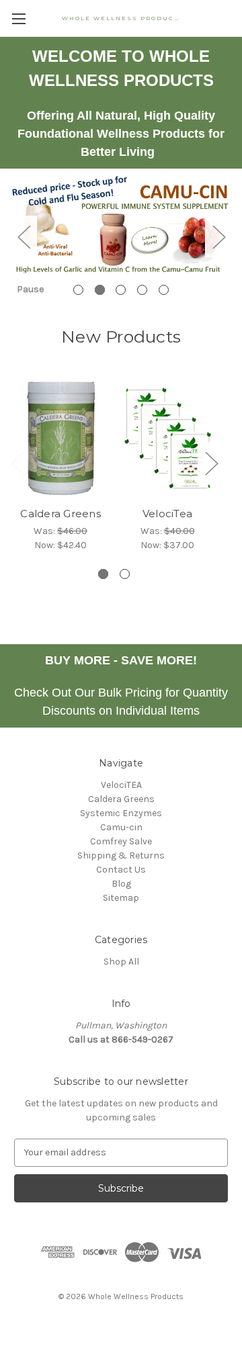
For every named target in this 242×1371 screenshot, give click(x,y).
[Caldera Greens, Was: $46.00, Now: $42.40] (60, 438)
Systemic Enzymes (121, 813)
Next (218, 236)
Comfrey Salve (121, 841)
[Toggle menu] (18, 18)
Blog (121, 883)
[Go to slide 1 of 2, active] (103, 574)
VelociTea (167, 513)
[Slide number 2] (121, 237)
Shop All (121, 961)
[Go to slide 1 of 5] (78, 290)
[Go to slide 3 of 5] (121, 290)
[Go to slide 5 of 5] (164, 290)
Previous (23, 236)
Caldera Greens (60, 513)
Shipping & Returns (121, 855)
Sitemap (121, 897)
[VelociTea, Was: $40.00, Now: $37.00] (167, 438)
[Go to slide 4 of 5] (142, 290)
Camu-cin (121, 827)
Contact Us (121, 869)
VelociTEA (121, 785)
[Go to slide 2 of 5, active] (100, 290)
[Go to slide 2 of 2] (125, 574)
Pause (30, 289)
